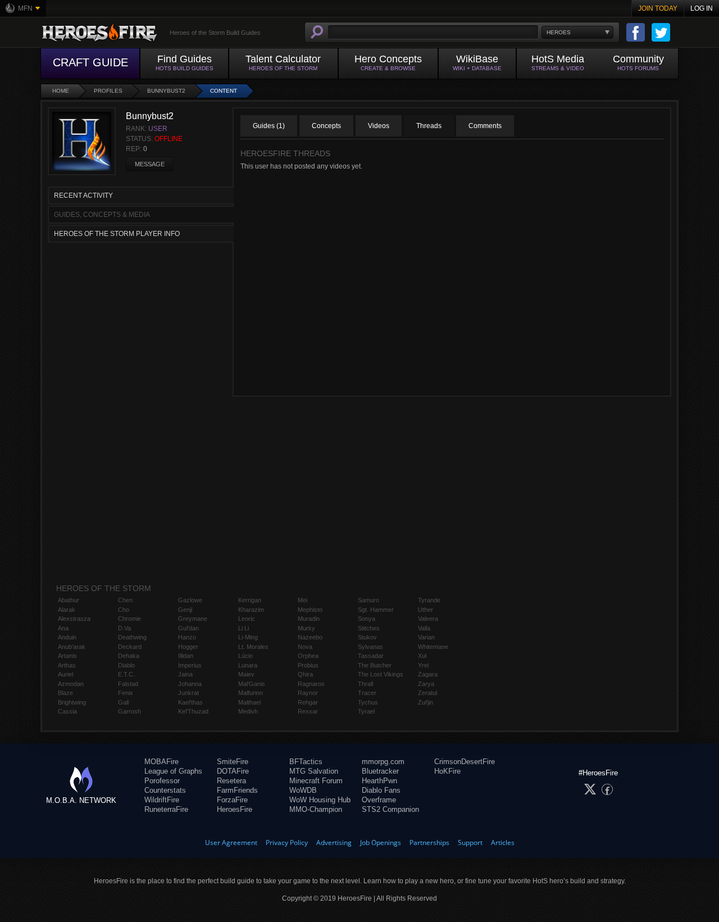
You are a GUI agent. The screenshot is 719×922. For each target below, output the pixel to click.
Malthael (249, 702)
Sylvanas (370, 646)
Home (60, 91)
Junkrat (188, 692)
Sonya (366, 618)
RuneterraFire (166, 809)
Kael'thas (190, 702)
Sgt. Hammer (376, 609)
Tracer (367, 692)
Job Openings (380, 842)
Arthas (67, 665)
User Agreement (231, 842)
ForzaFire (232, 800)
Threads (429, 126)
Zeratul (427, 692)
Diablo (126, 665)
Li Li (243, 628)
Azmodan (71, 683)
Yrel (423, 665)
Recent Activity (83, 195)
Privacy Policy (287, 842)
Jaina (185, 674)
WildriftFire (161, 800)
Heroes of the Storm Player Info (117, 234)
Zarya (426, 683)
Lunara (247, 665)
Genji (185, 609)
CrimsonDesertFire (464, 761)
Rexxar (308, 711)
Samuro (368, 600)
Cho (123, 609)
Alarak (66, 609)
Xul (422, 655)
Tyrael (366, 711)
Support (470, 842)
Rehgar (308, 702)
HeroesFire (234, 809)
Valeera (428, 618)
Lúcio (245, 655)
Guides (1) (269, 126)
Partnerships (429, 842)
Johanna (190, 683)
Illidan (185, 655)
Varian (426, 637)
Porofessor (162, 780)
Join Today (657, 8)
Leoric (246, 618)
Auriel (65, 674)
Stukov (367, 637)
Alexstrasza (74, 618)
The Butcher (375, 665)
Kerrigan (249, 600)
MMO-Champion (315, 809)
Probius (308, 665)
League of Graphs (173, 771)
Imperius (190, 665)
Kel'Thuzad (193, 711)
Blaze (65, 692)
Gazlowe (190, 600)
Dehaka (128, 655)
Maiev (246, 674)
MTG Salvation (313, 771)
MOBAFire (161, 761)
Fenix (125, 692)
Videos (378, 126)
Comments (485, 126)
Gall (123, 702)
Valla (424, 628)
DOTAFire (233, 771)
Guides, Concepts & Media (102, 215)
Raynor (308, 692)
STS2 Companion (390, 809)
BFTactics (305, 761)
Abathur (68, 600)
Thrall (365, 683)
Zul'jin (425, 702)
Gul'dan (188, 628)
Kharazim (251, 609)
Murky (306, 628)
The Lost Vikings (380, 674)
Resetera (231, 780)
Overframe (379, 800)
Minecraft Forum (316, 780)
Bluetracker (380, 771)
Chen (125, 600)
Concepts (326, 126)
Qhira (305, 674)
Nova (305, 646)
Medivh (248, 711)
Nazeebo (310, 637)
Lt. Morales (253, 646)
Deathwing (132, 637)
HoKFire (447, 771)
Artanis (67, 655)
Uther (425, 609)
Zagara (428, 674)
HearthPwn (379, 780)
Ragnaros (311, 683)
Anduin (67, 637)
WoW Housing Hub (320, 800)
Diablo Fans (381, 790)
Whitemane (433, 646)
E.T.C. (126, 674)
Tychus (368, 702)
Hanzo (187, 637)
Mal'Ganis (251, 683)
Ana (63, 628)
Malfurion (250, 692)
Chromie (129, 618)
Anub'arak (71, 646)
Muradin (309, 618)
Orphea (308, 655)
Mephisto (310, 609)
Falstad (128, 683)
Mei (302, 600)
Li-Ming (248, 637)
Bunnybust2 (166, 91)
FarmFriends (237, 790)
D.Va (124, 628)
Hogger (188, 646)
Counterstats (165, 790)
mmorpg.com (383, 761)
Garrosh (129, 711)
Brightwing (72, 702)
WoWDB (303, 790)
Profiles (108, 91)
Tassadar (371, 655)
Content (223, 91)
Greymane (192, 618)
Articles (503, 842)
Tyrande (429, 600)
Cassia (67, 711)
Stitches (369, 628)
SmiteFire (232, 761)
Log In (701, 8)
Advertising (334, 842)
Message (150, 164)
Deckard (130, 646)
